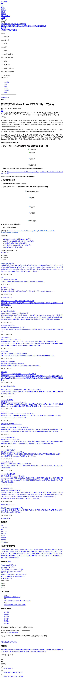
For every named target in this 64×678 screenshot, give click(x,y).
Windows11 (4, 450)
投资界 (35, 651)
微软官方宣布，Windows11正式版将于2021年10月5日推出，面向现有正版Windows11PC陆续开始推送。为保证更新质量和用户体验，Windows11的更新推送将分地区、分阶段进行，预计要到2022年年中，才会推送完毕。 (32, 378)
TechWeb (35, 649)
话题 (5, 86)
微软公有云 (10, 424)
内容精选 (6, 82)
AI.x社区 (27, 601)
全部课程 (3, 26)
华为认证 (20, 26)
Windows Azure (5, 252)
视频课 (3, 24)
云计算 (5, 372)
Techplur (18, 597)
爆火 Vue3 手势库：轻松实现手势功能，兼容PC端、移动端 (32, 551)
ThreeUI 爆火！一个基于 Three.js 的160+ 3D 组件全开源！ (17, 549)
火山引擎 (43, 651)
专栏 (12, 30)
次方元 (39, 651)
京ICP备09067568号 (12, 632)
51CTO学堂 (7, 605)
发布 (9, 337)
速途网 (49, 649)
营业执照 (3, 642)
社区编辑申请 (5, 97)
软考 (11, 26)
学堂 (2, 6)
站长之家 (44, 649)
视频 (5, 84)
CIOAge (10, 597)
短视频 (15, 24)
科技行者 (30, 649)
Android (10, 462)
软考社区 (3, 10)
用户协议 (6, 622)
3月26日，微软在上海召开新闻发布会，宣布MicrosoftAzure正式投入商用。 (22, 281)
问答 (7, 30)
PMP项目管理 (37, 26)
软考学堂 (23, 24)
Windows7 (3, 337)
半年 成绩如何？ (11, 490)
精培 (12, 605)
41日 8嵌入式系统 (13, 476)
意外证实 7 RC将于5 (14, 353)
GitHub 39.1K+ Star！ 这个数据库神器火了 (30, 553)
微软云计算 (4, 424)
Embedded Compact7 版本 (14, 313)
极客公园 (8, 651)
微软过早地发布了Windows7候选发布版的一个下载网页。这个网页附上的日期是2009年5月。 (28, 355)
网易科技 (14, 649)
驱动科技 (24, 649)
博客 (2, 4)
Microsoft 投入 (9, 279)
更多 (9, 561)
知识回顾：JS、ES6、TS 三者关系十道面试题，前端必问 (26, 555)
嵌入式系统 (10, 488)
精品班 (3, 8)
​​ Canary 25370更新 (12, 508)
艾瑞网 (40, 649)
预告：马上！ (10, 439)
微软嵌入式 (11, 325)
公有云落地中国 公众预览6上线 (17, 413)
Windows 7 (4, 297)
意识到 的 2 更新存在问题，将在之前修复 (21, 389)
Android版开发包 (12, 452)
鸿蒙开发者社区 (5, 16)
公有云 (5, 504)
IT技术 (31, 26)
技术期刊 (6, 90)
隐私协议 (6, 624)
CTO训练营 (22, 605)
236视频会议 (15, 651)
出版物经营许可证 (11, 642)
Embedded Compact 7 (13, 402)
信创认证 (15, 26)
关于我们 (6, 612)
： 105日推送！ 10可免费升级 (18, 374)
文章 (2, 30)
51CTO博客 (7, 601)
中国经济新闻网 (55, 649)
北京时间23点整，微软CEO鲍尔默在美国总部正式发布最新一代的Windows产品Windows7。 (27, 291)
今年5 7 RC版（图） (13, 327)
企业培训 (3, 14)
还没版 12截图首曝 (16, 463)
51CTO (6, 597)
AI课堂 (3, 18)
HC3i (14, 597)
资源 (4, 30)
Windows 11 (4, 311)
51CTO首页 (4, 2)
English (6, 620)
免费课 (3, 12)
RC (7, 337)
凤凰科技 (19, 649)
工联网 (4, 651)
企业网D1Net (29, 651)
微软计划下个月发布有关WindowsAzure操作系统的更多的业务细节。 (21, 365)
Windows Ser (4, 351)
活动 (5, 92)
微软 (2, 277)
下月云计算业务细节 (12, 363)
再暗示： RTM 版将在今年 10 (17, 301)
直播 (15, 30)
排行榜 (11, 24)
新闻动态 (6, 614)
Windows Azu (4, 287)
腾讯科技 (8, 649)
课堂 (10, 30)
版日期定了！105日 (14, 427)
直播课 (19, 24)
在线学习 (3, 28)
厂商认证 (26, 26)
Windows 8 (4, 488)
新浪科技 (3, 649)
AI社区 (6, 88)
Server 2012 (10, 339)
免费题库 (43, 26)
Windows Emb (4, 325)
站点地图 (6, 616)
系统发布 (9, 297)
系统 (8, 400)
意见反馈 (6, 618)
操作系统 (10, 311)
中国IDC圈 (22, 651)
